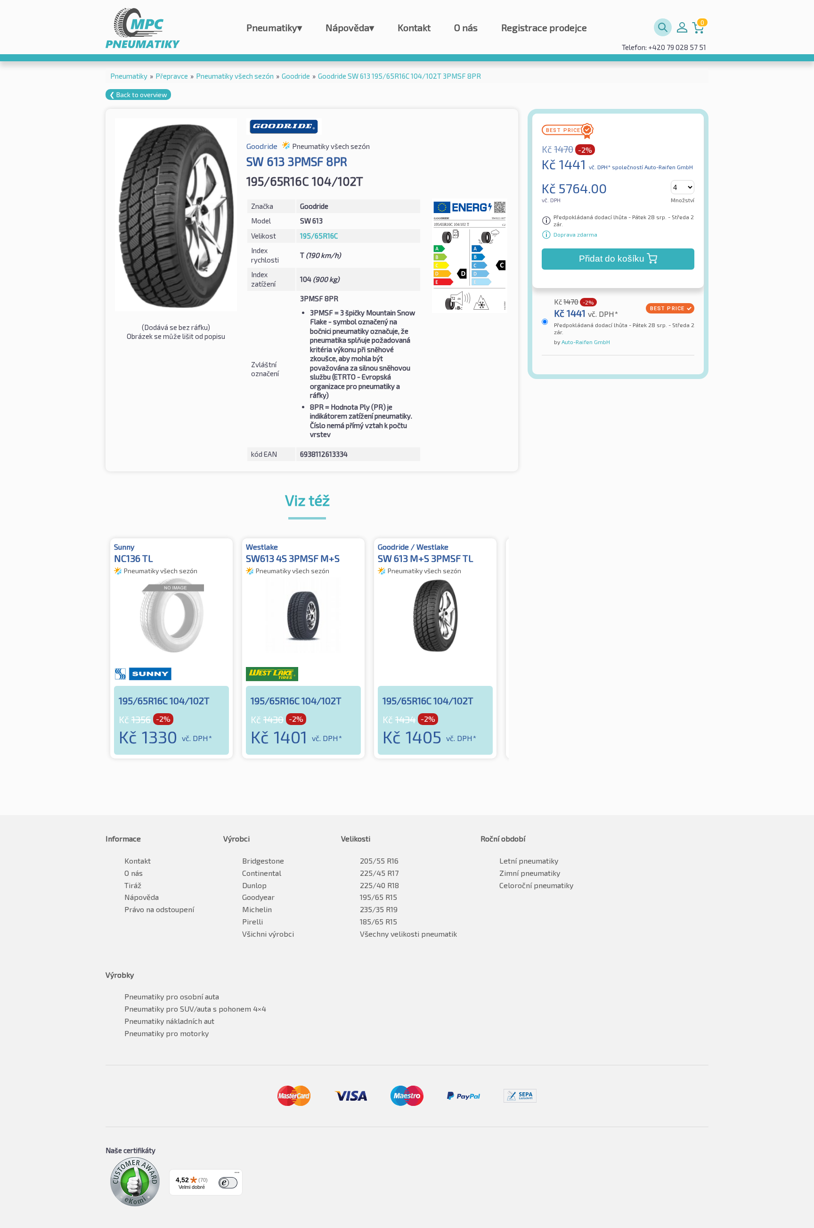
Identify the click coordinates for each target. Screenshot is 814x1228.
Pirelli (252, 921)
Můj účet (682, 27)
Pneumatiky (274, 27)
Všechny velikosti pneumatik (408, 933)
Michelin (257, 909)
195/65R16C (319, 235)
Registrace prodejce (544, 27)
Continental (261, 872)
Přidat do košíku (611, 259)
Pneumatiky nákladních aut (169, 1020)
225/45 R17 (379, 872)
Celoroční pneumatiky (536, 885)
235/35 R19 (379, 909)
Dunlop (254, 885)
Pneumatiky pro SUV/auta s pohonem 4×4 (195, 1008)
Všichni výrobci (268, 933)
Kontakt (414, 27)
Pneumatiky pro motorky (166, 1033)
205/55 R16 (379, 860)
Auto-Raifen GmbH (585, 341)
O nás (466, 27)
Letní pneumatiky (528, 860)
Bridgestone (263, 860)
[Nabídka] (237, 1174)
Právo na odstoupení (159, 909)
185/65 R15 (378, 921)
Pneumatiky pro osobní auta (171, 996)
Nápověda (350, 27)
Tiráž (132, 885)
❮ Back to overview (138, 95)
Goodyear (258, 896)
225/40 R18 (379, 885)
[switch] (228, 1182)
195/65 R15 (378, 896)
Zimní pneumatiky (529, 872)
